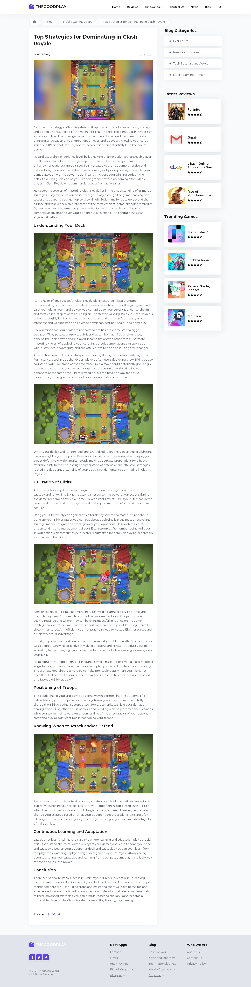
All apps (116, 975)
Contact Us (177, 7)
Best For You (182, 41)
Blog (208, 7)
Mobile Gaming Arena (78, 21)
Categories (152, 7)
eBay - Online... (120, 963)
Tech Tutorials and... (162, 963)
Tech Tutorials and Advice (190, 63)
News (194, 7)
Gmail (114, 958)
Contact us (194, 958)
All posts (155, 975)
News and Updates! (186, 52)
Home (116, 7)
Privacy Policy (196, 963)
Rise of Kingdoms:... (122, 969)
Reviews (132, 7)
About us (193, 952)
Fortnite (115, 952)
